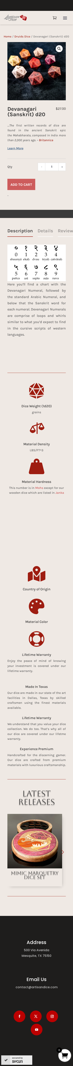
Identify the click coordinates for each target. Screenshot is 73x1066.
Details (45, 230)
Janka (59, 493)
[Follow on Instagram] (52, 1016)
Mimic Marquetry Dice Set (31, 875)
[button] (59, 48)
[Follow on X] (36, 1016)
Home (7, 36)
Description (20, 230)
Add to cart (21, 184)
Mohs (39, 488)
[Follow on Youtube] (36, 1029)
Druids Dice (22, 36)
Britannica (46, 140)
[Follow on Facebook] (19, 1016)
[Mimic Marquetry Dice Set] (31, 867)
